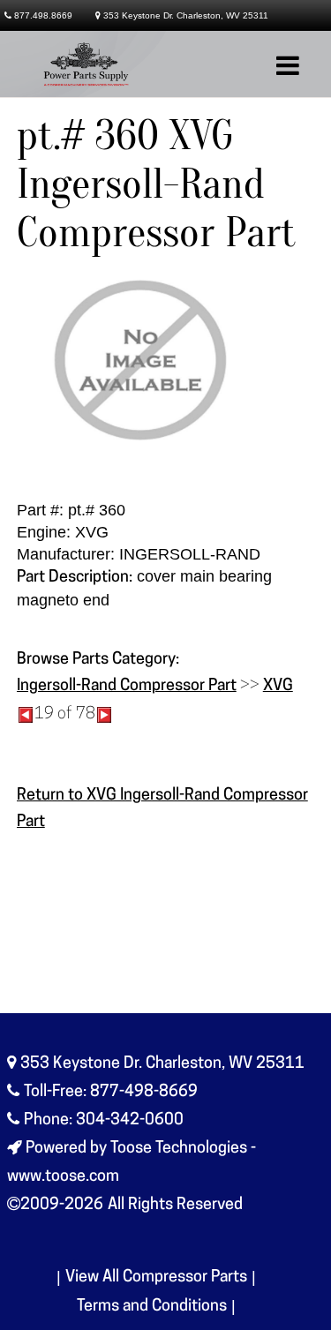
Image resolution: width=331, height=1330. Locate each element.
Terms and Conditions (152, 1307)
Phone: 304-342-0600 (104, 1121)
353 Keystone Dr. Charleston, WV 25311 (185, 15)
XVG (278, 687)
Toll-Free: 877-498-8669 (111, 1093)
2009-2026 (61, 1206)
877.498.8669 (43, 15)
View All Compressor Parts (156, 1278)
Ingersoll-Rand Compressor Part (127, 687)
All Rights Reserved (175, 1206)
